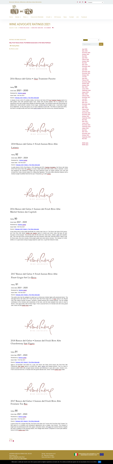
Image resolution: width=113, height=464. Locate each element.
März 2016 (84, 107)
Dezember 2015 (86, 113)
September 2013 (86, 137)
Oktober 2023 (85, 61)
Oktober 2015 (85, 116)
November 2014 (86, 125)
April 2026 (84, 49)
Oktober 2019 (85, 85)
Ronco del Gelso (24, 27)
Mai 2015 (84, 119)
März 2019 (84, 87)
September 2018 (86, 90)
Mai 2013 (84, 138)
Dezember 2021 (86, 71)
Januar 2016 (85, 111)
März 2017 (84, 102)
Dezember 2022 (86, 66)
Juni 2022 (84, 68)
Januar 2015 (85, 123)
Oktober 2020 (85, 83)
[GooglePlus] (11, 441)
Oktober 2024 (85, 54)
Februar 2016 (85, 109)
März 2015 (84, 121)
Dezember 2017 (86, 97)
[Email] (13, 441)
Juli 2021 (84, 76)
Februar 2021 (85, 80)
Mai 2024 (84, 56)
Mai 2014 (84, 130)
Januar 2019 (85, 88)
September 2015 (86, 118)
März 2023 (84, 64)
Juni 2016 (84, 106)
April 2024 (84, 57)
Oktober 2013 (85, 135)
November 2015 (86, 114)
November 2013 (86, 133)
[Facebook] (9, 441)
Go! (101, 44)
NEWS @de (34, 27)
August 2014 (85, 128)
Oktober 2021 (85, 75)
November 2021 (86, 73)
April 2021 (84, 78)
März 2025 (84, 51)
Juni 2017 (84, 99)
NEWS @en (40, 27)
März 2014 (84, 131)
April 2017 (84, 100)
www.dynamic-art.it (51, 453)
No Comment (47, 27)
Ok (99, 462)
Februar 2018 (85, 95)
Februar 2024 (85, 59)
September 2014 (86, 126)
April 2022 (84, 69)
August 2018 (85, 92)
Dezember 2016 (86, 104)
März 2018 (84, 94)
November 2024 (86, 52)
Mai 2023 (84, 63)
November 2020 (86, 82)
